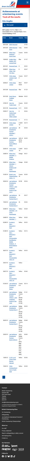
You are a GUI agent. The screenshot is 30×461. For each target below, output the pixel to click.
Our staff (4, 428)
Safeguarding (5, 414)
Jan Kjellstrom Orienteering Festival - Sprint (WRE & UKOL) (13, 142)
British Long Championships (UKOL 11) (13, 176)
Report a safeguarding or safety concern (12, 433)
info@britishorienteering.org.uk (10, 402)
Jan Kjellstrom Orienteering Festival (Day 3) (13, 197)
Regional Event (13, 66)
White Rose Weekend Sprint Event (12, 54)
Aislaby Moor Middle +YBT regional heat (12, 61)
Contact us (5, 438)
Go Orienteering (6, 412)
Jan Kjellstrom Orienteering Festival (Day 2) (13, 203)
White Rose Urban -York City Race (12, 71)
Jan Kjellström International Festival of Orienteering (12, 418)
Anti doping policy (6, 435)
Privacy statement (6, 430)
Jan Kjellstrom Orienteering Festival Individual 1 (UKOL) (13, 131)
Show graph (10, 25)
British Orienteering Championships (11, 421)
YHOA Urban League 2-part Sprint (13, 77)
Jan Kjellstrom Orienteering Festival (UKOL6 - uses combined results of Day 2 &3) (13, 297)
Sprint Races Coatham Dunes (12, 98)
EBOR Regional (13, 44)
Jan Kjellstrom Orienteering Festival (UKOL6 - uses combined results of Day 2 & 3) (13, 187)
